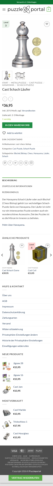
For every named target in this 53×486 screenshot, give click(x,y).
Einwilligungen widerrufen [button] (15, 346)
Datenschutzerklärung (13, 312)
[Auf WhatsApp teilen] (5, 162)
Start (5, 83)
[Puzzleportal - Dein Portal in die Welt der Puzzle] (26, 9)
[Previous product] (10, 99)
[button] (4, 9)
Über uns (6, 295)
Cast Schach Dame (10, 270)
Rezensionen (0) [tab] (10, 192)
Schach (5, 156)
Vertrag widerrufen (25, 477)
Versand (6, 323)
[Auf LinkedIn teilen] (31, 162)
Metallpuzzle (18, 83)
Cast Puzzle (35, 83)
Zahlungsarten (9, 317)
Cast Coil (32, 270)
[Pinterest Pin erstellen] (26, 162)
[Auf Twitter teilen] (15, 162)
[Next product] (5, 99)
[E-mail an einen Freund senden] (20, 162)
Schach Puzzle (25, 85)
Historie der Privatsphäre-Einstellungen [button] (22, 340)
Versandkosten (28, 110)
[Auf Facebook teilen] (10, 162)
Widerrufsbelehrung (12, 329)
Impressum (8, 306)
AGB (4, 300)
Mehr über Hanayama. (13, 224)
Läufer (46, 153)
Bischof (17, 153)
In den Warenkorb (17, 125)
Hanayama (8, 85)
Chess (30, 153)
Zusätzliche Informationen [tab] (17, 186)
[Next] (46, 44)
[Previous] (7, 44)
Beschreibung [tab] (9, 180)
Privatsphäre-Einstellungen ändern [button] (20, 334)
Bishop (24, 153)
